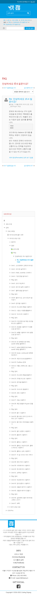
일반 (5, 22)
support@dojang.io (22, 578)
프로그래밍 (11, 231)
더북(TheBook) (18, 563)
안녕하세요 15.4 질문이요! (23, 256)
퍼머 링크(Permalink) (16, 157)
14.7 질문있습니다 (10, 88)
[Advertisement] (18, 57)
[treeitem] (18, 220)
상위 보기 (26, 157)
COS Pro (10, 510)
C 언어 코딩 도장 (14, 507)
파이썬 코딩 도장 (14, 238)
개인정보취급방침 (18, 557)
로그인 (33, 1)
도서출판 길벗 (18, 560)
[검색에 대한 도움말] (4, 28)
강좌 (7, 227)
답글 (31, 157)
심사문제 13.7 (29, 88)
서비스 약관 (18, 554)
